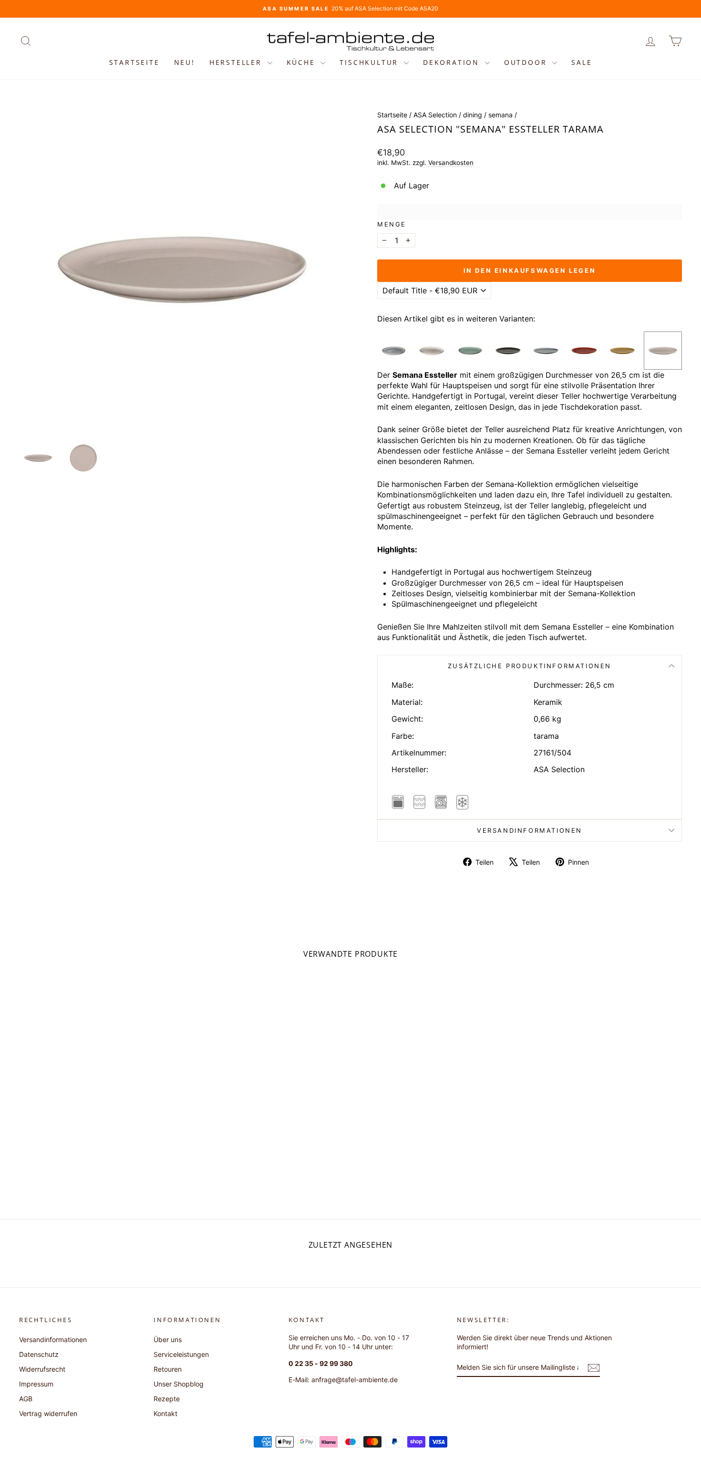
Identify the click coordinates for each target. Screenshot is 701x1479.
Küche (303, 62)
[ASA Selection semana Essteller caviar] (508, 350)
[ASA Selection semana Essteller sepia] (546, 350)
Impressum (36, 1384)
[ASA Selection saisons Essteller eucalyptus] (470, 350)
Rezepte (167, 1399)
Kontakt (165, 1413)
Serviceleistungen (181, 1354)
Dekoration (453, 62)
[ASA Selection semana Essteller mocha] (622, 350)
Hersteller (237, 62)
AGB (25, 1399)
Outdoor (527, 62)
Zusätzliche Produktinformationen (529, 666)
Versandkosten (451, 162)
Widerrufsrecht (42, 1369)
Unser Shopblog (179, 1384)
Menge (391, 224)
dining (472, 115)
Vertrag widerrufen (48, 1413)
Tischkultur (371, 62)
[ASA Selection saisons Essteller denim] (394, 350)
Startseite (134, 62)
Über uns (168, 1339)
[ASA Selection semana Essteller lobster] (584, 350)
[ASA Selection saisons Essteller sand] (432, 350)
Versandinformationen (529, 830)
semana (500, 115)
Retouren (168, 1369)
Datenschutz (39, 1354)
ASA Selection (435, 115)
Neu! (184, 62)
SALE (581, 62)
